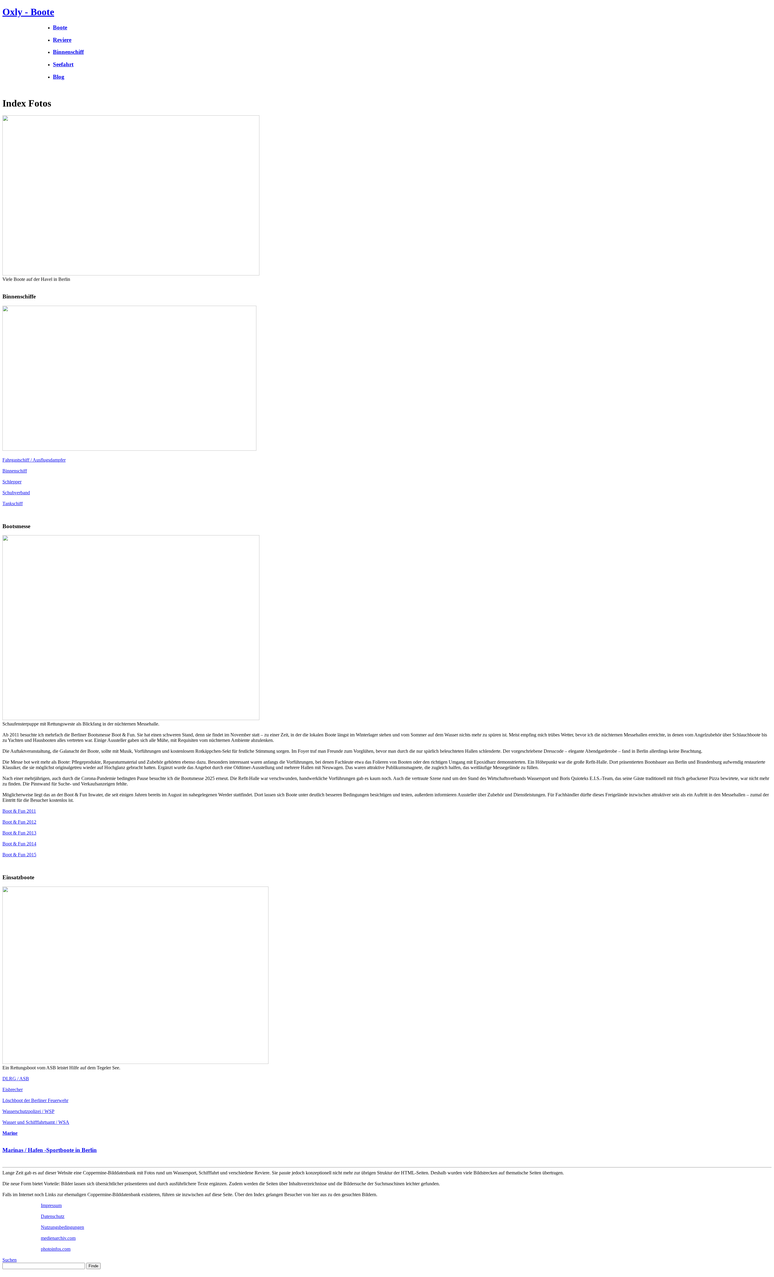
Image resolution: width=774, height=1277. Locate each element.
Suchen (9, 1259)
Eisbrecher (12, 1089)
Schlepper (11, 481)
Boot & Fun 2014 (19, 843)
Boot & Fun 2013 (19, 832)
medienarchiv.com (58, 1238)
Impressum (51, 1205)
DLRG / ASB (15, 1078)
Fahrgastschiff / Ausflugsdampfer (34, 459)
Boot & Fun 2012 (19, 821)
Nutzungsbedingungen (62, 1227)
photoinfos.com (55, 1249)
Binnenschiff (14, 470)
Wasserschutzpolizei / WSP (28, 1111)
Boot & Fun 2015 (19, 854)
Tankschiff (12, 503)
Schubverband (16, 492)
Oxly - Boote (28, 11)
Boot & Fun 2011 (19, 811)
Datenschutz (52, 1216)
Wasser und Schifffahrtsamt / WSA (35, 1122)
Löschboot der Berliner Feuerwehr (35, 1100)
